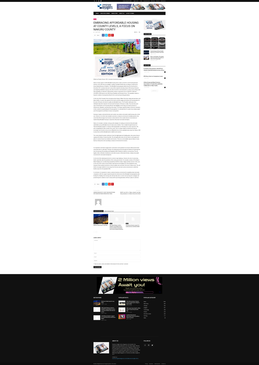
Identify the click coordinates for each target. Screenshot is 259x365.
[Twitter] (101, 1)
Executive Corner (147, 0)
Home (94, 17)
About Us (157, 0)
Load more (154, 90)
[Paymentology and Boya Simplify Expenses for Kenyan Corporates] (146, 52)
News (141, 0)
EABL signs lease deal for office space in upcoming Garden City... (133, 309)
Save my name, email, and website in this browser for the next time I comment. (111, 263)
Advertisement (157, 363)
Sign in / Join (136, 0)
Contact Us (163, 363)
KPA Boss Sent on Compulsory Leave (153, 76)
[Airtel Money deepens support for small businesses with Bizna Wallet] (133, 219)
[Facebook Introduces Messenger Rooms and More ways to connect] (122, 316)
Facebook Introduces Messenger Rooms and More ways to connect (132, 316)
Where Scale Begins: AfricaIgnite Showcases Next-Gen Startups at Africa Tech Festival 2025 (157, 57)
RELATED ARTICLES (98, 211)
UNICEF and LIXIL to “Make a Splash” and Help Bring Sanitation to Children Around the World (130, 193)
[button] (94, 0)
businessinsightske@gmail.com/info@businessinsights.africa (125, 358)
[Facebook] (97, 1)
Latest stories (163, 0)
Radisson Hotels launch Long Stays (100, 225)
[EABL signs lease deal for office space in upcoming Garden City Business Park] (122, 309)
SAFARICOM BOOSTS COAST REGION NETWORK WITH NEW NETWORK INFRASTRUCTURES (104, 193)
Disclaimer (151, 363)
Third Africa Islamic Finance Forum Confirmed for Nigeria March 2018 (132, 303)
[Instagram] (99, 1)
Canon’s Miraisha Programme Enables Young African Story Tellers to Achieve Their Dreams (154, 44)
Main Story (153, 0)
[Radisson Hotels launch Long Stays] (100, 219)
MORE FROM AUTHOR (109, 211)
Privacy (146, 363)
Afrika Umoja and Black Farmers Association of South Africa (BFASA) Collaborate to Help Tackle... (153, 84)
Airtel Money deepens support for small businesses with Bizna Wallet (108, 317)
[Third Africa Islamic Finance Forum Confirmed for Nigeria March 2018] (122, 303)
